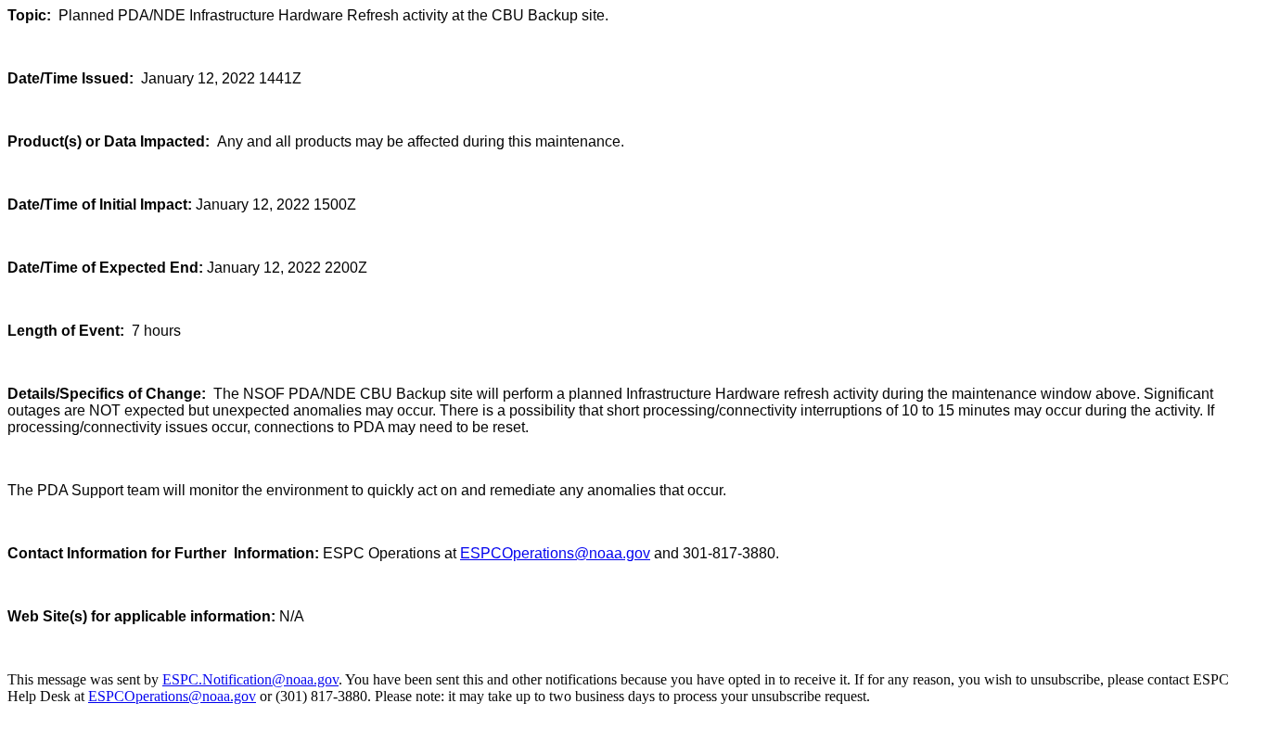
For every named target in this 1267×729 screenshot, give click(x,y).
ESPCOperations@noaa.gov (555, 553)
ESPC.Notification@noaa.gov (250, 679)
